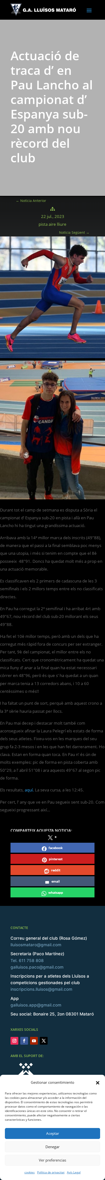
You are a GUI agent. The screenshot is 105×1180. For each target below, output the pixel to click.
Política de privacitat (50, 1172)
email (56, 881)
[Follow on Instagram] (14, 1041)
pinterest (56, 859)
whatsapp (55, 892)
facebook (56, 848)
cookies (29, 1172)
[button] (97, 1082)
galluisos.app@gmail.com (35, 1005)
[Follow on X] (44, 1041)
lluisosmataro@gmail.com (35, 944)
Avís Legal (74, 1172)
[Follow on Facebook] (24, 1041)
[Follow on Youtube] (34, 1041)
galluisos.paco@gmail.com (36, 967)
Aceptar (52, 1133)
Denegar (52, 1146)
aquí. (29, 790)
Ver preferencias (52, 1160)
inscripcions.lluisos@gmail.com (41, 989)
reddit (55, 870)
